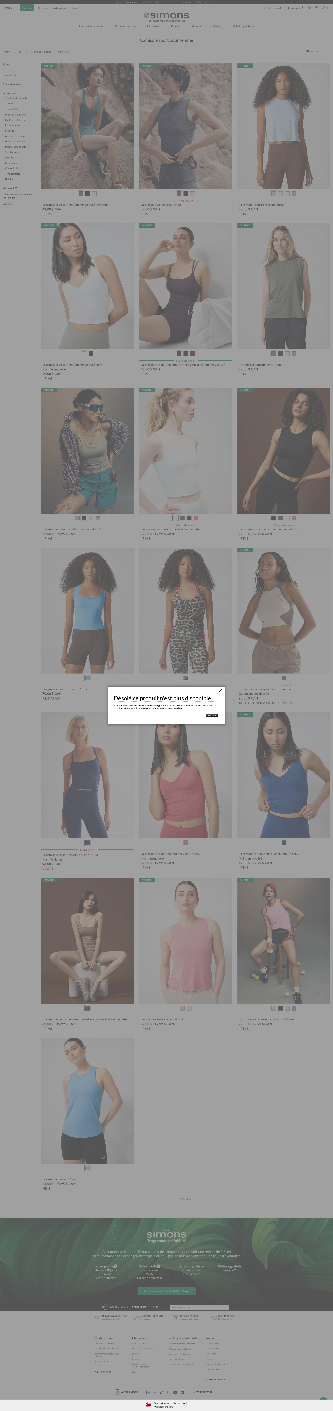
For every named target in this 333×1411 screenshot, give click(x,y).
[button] (211, 715)
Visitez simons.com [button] (163, 1406)
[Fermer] (220, 690)
